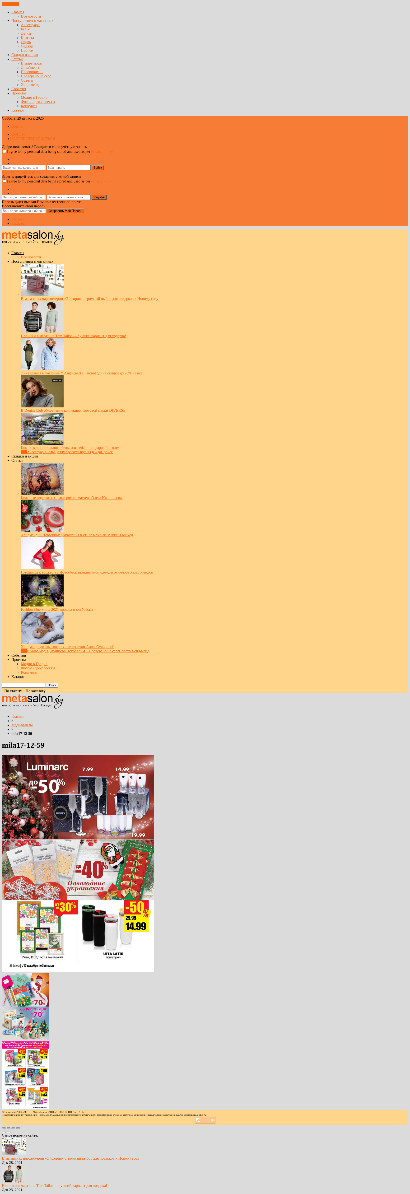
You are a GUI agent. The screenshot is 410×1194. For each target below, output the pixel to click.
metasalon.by (46, 1115)
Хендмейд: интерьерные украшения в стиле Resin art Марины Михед (77, 535)
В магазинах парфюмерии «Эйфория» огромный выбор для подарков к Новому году (89, 299)
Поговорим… (32, 72)
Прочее (27, 50)
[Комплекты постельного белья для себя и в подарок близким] (42, 443)
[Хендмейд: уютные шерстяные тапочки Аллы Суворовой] (42, 642)
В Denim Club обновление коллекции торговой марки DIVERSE (73, 410)
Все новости (31, 16)
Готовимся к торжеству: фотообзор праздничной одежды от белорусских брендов (87, 572)
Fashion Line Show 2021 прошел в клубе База (57, 609)
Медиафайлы (22, 725)
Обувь (26, 42)
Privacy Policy (102, 151)
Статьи (17, 59)
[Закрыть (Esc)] (4, 1128)
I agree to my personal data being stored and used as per (60, 151)
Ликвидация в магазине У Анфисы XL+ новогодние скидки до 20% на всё (81, 373)
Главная (17, 12)
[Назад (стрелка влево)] (4, 1132)
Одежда (27, 46)
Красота (27, 38)
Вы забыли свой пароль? (22, 172)
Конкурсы (29, 106)
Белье (25, 29)
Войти (16, 126)
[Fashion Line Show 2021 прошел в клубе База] (42, 605)
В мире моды (31, 63)
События (18, 89)
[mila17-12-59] (78, 970)
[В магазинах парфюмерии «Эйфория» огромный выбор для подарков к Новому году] (42, 294)
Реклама (18, 223)
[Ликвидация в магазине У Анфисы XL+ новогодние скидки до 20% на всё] (42, 369)
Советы (27, 80)
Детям (26, 33)
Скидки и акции (24, 55)
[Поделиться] (8, 1128)
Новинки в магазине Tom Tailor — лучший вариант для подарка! (73, 336)
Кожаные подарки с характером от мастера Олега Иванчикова (71, 498)
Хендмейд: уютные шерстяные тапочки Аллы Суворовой (67, 647)
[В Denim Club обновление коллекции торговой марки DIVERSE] (42, 406)
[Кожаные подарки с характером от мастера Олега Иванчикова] (42, 493)
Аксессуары (30, 25)
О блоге (17, 219)
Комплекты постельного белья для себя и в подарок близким (70, 448)
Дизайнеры (30, 67)
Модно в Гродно (34, 97)
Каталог (17, 110)
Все (24, 452)
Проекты (18, 93)
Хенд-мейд (30, 85)
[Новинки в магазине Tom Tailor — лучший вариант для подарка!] (42, 332)
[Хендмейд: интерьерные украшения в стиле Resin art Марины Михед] (42, 531)
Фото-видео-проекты (38, 102)
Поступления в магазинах (32, 21)
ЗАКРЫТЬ (10, 4)
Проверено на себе (36, 76)
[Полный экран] (13, 1128)
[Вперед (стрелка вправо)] (8, 1132)
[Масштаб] (18, 1128)
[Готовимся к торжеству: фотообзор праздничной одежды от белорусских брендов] (42, 568)
